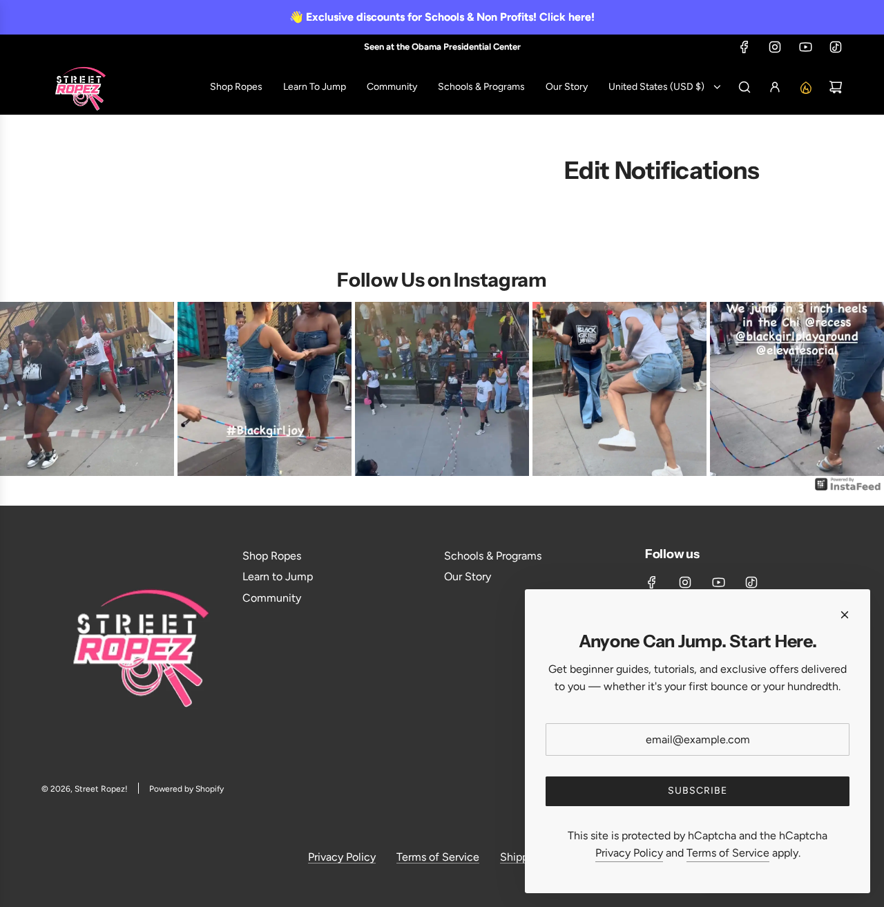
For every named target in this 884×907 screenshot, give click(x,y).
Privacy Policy (342, 856)
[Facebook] (744, 47)
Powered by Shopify (186, 789)
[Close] (844, 615)
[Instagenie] (848, 489)
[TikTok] (835, 47)
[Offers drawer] (805, 87)
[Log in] (775, 87)
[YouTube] (805, 47)
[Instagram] (775, 47)
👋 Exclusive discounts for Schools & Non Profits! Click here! (442, 16)
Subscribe (697, 790)
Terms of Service (437, 856)
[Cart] (835, 87)
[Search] (744, 87)
